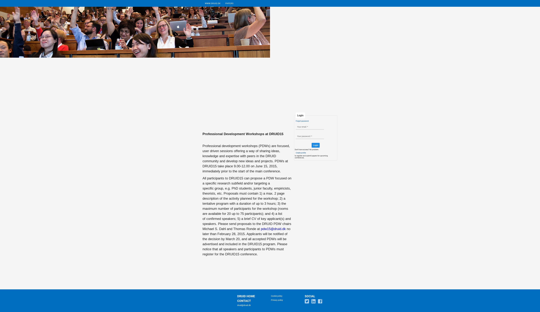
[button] (316, 145)
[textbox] (310, 126)
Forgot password (302, 121)
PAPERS (229, 3)
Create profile (301, 153)
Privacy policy (277, 300)
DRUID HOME (246, 296)
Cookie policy (276, 296)
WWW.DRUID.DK (213, 3)
